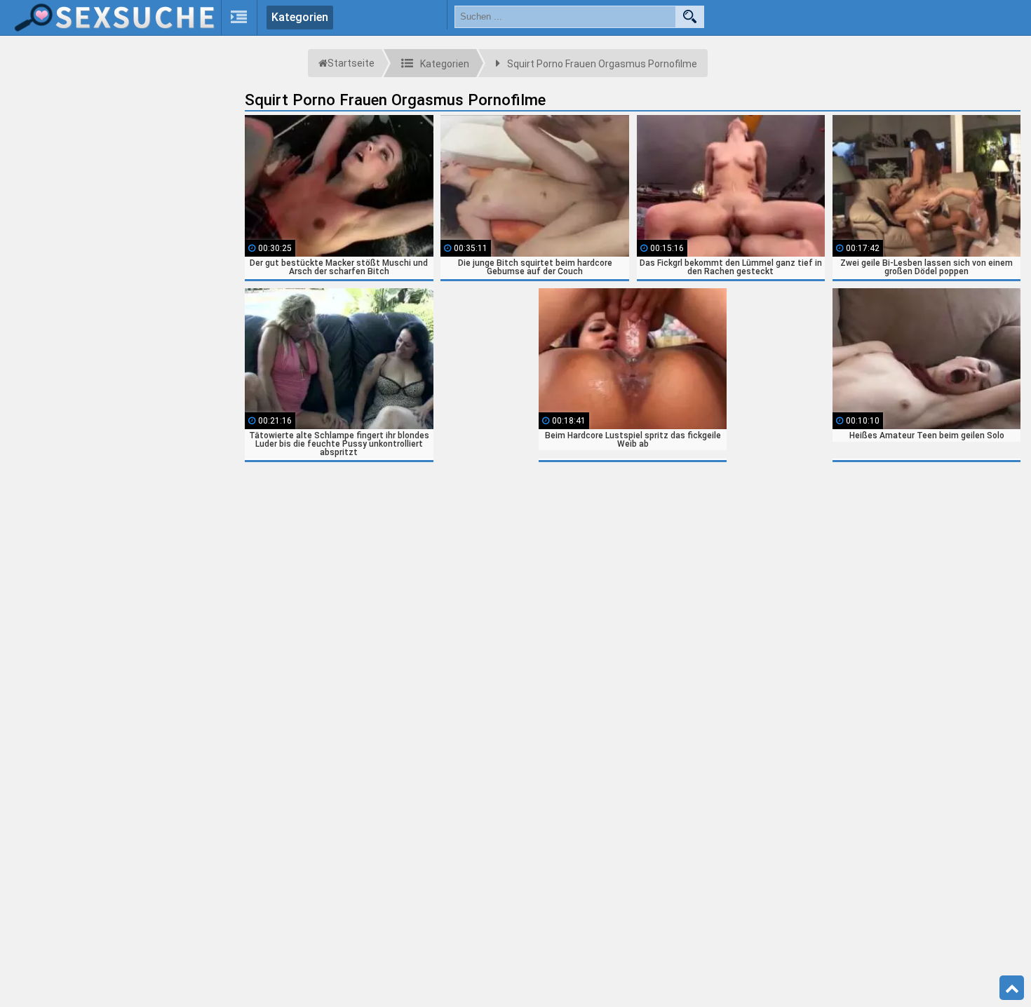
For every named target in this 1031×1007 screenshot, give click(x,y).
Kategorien (299, 17)
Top (1011, 988)
